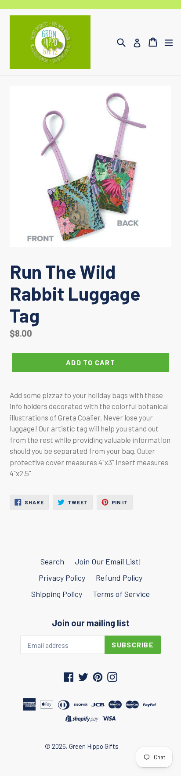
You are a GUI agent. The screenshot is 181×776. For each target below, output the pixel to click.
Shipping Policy (56, 594)
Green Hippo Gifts (94, 746)
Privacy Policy (62, 577)
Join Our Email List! (108, 561)
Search (52, 561)
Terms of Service (121, 594)
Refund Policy (119, 577)
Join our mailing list (91, 623)
